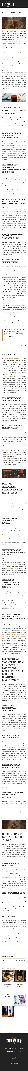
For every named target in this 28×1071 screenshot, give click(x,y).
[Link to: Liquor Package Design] (20, 976)
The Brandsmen (6, 535)
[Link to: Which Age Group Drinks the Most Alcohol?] (8, 988)
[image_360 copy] (11, 4)
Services (11, 1049)
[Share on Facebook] (3, 961)
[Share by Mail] (24, 961)
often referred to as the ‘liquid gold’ (13, 52)
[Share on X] (6, 961)
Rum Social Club (17, 189)
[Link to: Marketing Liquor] (8, 1000)
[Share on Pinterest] (11, 961)
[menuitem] (23, 4)
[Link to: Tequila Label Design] (8, 976)
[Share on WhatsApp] (8, 961)
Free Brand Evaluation (14, 1051)
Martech (11, 568)
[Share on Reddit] (22, 961)
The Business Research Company (10, 339)
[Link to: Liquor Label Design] (20, 1000)
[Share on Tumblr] (16, 961)
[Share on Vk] (19, 961)
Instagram (14, 1058)
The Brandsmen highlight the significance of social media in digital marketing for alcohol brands (14, 636)
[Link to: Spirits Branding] (20, 988)
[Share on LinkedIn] (14, 961)
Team (16, 1049)
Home (5, 1049)
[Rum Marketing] (14, 23)
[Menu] (23, 4)
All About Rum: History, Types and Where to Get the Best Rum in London (14, 223)
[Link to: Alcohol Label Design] (20, 1011)
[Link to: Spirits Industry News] (8, 1011)
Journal (22, 1049)
